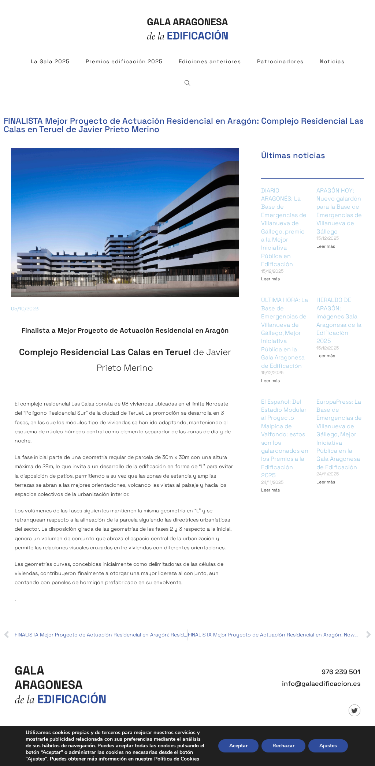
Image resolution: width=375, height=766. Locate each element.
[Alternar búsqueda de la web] (187, 83)
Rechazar (283, 745)
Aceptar (238, 745)
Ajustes (328, 745)
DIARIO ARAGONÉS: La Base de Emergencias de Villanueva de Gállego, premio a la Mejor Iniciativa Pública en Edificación (284, 227)
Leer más (270, 279)
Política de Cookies (176, 758)
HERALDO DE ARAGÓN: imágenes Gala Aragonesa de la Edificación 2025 (338, 320)
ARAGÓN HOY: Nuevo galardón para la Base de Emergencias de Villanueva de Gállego (339, 211)
